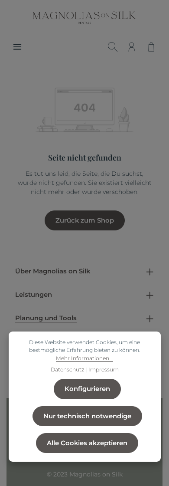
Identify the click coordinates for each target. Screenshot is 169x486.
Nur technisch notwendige (87, 416)
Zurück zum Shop (84, 220)
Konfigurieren (87, 389)
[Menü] (17, 47)
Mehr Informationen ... (84, 358)
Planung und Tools (46, 318)
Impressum (103, 369)
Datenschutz (67, 369)
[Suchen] (112, 47)
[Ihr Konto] (131, 47)
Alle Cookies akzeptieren (87, 443)
